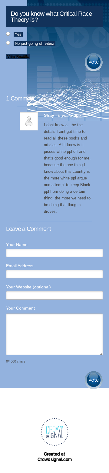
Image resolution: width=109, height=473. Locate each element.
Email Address (19, 265)
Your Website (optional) (28, 286)
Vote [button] (93, 62)
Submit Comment (93, 380)
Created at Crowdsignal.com (55, 456)
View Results (18, 56)
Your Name (17, 244)
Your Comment (20, 308)
